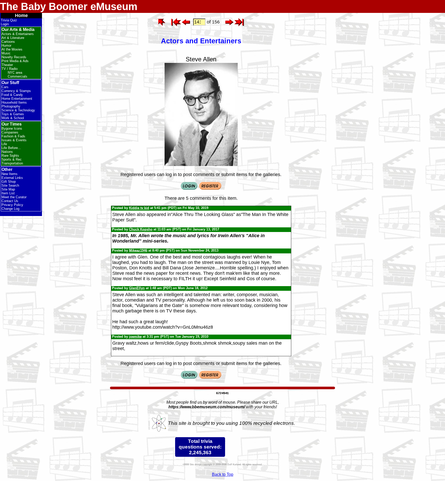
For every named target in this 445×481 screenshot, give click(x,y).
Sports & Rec (12, 159)
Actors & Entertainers (18, 34)
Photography (11, 106)
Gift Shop (9, 182)
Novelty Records (14, 57)
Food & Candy (12, 95)
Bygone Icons (12, 128)
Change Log (10, 209)
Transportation (12, 163)
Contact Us (10, 201)
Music (6, 53)
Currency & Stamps (16, 91)
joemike (135, 336)
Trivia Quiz (9, 20)
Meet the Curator (14, 197)
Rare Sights (10, 155)
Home (21, 15)
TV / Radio (10, 69)
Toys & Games (13, 114)
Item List (8, 193)
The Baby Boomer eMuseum (69, 6)
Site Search (10, 185)
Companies (10, 132)
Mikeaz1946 (138, 250)
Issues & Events (14, 140)
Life (4, 144)
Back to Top (222, 474)
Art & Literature (13, 38)
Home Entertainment (17, 99)
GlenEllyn (137, 288)
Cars (5, 87)
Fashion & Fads (13, 136)
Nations (7, 152)
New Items (10, 174)
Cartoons (8, 42)
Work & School (13, 118)
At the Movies (12, 49)
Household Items (14, 102)
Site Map (8, 189)
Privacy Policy (12, 205)
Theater (7, 65)
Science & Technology (18, 110)
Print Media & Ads (15, 61)
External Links (12, 178)
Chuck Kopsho (140, 229)
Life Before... (11, 148)
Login (5, 24)
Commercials (17, 76)
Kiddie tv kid (139, 208)
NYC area (15, 72)
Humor (6, 45)
